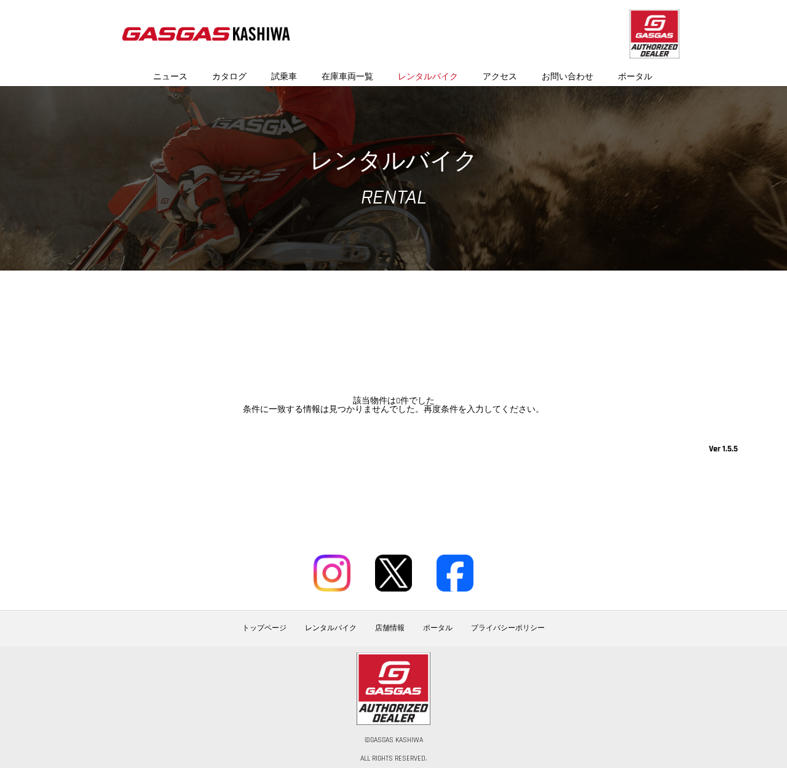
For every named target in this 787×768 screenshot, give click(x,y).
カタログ (229, 76)
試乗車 (284, 76)
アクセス (500, 76)
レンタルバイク (428, 76)
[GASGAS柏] (206, 33)
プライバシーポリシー (508, 628)
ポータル (635, 76)
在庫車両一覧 (347, 76)
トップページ (264, 628)
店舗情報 (390, 628)
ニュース (170, 76)
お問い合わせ (567, 76)
